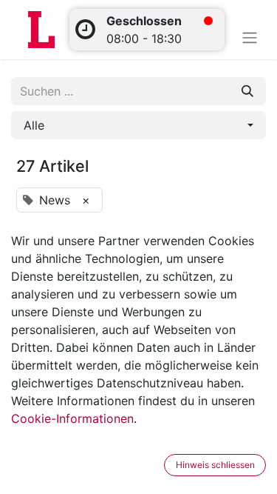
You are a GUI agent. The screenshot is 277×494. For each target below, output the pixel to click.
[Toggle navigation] (249, 37)
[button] (138, 125)
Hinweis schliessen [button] (215, 464)
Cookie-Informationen (72, 418)
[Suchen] (247, 91)
